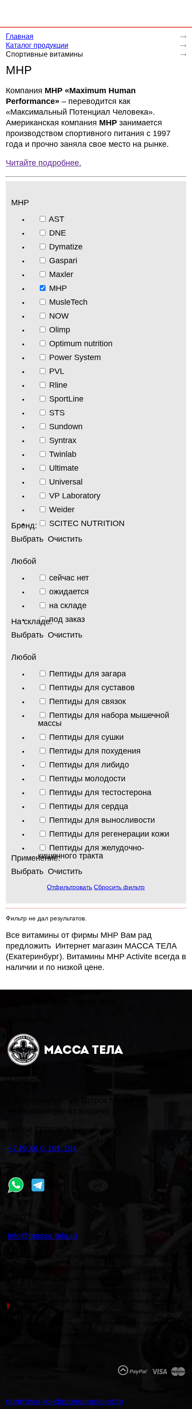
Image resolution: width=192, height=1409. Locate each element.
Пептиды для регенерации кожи (109, 833)
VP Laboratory (74, 495)
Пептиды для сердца (88, 806)
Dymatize (66, 246)
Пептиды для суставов (92, 687)
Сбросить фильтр (119, 887)
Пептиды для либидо (89, 764)
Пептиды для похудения (95, 750)
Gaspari (63, 260)
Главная (19, 36)
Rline (58, 385)
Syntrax (62, 440)
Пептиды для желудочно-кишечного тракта (91, 851)
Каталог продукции (37, 45)
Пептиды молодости (87, 778)
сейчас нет (69, 577)
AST (56, 219)
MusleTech (68, 302)
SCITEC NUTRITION (87, 523)
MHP (58, 288)
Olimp (59, 329)
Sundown (66, 426)
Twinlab (62, 454)
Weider (62, 509)
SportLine (66, 398)
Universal (66, 481)
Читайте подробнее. (43, 162)
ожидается (69, 591)
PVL (56, 371)
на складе (68, 605)
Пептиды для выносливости (102, 820)
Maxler (61, 274)
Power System (75, 357)
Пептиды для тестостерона (100, 792)
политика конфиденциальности (64, 1401)
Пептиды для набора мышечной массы (103, 719)
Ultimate (64, 468)
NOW (59, 315)
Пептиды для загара (87, 673)
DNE (57, 232)
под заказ (67, 619)
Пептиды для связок (87, 701)
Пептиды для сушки (86, 737)
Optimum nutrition (81, 343)
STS (57, 412)
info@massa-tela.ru (42, 1235)
